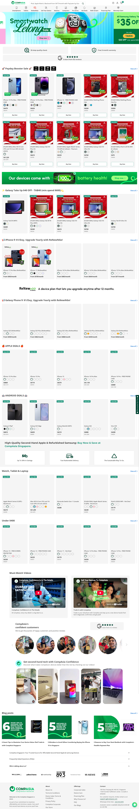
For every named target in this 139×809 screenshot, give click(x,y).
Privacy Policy (50, 801)
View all (133, 69)
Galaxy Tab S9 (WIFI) (10, 221)
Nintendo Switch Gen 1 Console (68, 501)
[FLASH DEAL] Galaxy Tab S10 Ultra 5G (94, 148)
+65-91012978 (119, 802)
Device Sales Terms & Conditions (53, 797)
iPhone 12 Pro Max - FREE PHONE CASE (95, 552)
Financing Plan (106, 10)
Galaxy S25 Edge (35, 426)
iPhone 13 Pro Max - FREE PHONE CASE (14, 101)
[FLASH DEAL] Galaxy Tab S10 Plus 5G (40, 148)
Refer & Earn (94, 10)
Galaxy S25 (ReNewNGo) (11, 331)
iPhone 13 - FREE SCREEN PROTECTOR (11, 552)
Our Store (49, 807)
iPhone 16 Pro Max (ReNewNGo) (68, 270)
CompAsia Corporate (53, 804)
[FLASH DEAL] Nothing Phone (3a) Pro (121, 101)
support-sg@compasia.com (108, 799)
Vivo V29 (114, 426)
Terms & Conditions (53, 793)
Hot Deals (84, 10)
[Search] (83, 3)
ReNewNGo (34, 10)
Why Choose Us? (80, 799)
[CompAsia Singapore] (69, 178)
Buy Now (14, 115)
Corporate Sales (79, 790)
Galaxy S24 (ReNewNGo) (119, 331)
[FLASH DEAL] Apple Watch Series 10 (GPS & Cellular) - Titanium (68, 148)
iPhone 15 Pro (35, 376)
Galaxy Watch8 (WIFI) (64, 426)
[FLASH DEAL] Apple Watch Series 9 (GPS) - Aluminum (95, 502)
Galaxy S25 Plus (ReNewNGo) (40, 331)
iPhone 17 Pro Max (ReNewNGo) (14, 270)
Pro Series (75, 10)
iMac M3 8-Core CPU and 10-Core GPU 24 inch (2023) (40, 502)
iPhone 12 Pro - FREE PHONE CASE (120, 552)
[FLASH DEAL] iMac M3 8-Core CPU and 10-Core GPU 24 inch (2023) (13, 149)
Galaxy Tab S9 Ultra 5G (119, 221)
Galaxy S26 (88, 426)
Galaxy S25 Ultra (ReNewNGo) (67, 331)
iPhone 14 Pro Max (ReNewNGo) (95, 270)
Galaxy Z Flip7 (8, 426)
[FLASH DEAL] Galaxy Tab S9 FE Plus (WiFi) (40, 222)
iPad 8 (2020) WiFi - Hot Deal (120, 501)
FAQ (75, 802)
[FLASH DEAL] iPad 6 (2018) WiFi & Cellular (122, 148)
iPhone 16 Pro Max (90, 376)
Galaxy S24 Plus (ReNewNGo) (94, 331)
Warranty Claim (118, 10)
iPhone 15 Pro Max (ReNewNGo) (122, 270)
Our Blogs (77, 805)
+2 (100, 333)
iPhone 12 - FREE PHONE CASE (67, 100)
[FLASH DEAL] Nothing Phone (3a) (94, 101)
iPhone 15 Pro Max (9, 376)
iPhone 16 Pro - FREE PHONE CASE (120, 377)
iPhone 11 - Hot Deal (64, 551)
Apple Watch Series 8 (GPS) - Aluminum (13, 502)
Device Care (78, 793)
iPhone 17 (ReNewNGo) (38, 270)
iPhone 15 (60, 376)
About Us (49, 790)
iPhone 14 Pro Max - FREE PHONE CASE (41, 101)
